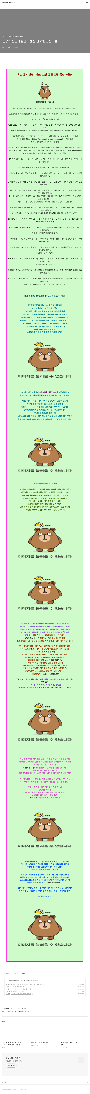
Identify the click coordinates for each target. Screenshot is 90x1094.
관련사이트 (5, 1082)
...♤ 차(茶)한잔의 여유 (12, 980)
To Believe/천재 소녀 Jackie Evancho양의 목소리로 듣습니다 (24, 984)
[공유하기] (12, 973)
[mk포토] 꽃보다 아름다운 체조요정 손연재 (18, 994)
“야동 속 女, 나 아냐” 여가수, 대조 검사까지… (19, 989)
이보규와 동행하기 (8, 3)
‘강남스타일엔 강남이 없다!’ (14, 991)
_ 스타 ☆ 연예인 (23, 980)
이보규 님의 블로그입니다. (14, 1061)
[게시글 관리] (15, 973)
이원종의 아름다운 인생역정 (14, 986)
